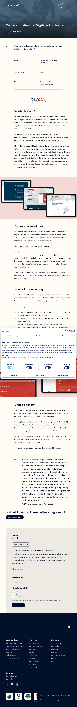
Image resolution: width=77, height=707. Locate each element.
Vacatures (32, 658)
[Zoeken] (60, 5)
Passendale (55, 646)
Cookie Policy (54, 695)
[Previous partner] (34, 702)
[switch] (29, 367)
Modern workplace (13, 649)
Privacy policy (44, 695)
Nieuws (31, 652)
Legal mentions (65, 695)
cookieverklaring (33, 357)
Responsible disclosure (47, 700)
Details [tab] (38, 336)
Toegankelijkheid (61, 700)
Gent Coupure (56, 643)
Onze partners (34, 649)
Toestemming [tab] (13, 336)
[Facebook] (12, 684)
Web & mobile (11, 655)
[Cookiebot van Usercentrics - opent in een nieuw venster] (66, 330)
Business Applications (14, 643)
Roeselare (55, 649)
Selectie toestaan (38, 375)
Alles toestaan (63, 375)
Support (9, 679)
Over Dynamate (35, 643)
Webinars (32, 664)
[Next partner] (36, 702)
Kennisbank (33, 667)
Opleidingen (33, 661)
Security (9, 652)
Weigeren (14, 375)
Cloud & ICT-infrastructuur (16, 646)
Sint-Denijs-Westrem (59, 655)
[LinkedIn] (7, 684)
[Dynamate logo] (12, 5)
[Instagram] (17, 684)
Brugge (54, 658)
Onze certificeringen (36, 646)
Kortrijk (54, 652)
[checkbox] (41, 594)
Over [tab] (63, 336)
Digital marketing (12, 658)
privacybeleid (17, 357)
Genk (53, 661)
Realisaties (33, 655)
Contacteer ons (12, 676)
